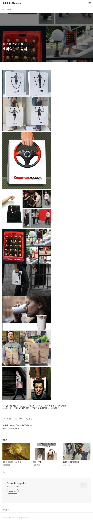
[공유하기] (9, 419)
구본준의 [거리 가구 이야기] (12, 518)
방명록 (9, 9)
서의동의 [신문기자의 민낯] (11, 514)
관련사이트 (6, 510)
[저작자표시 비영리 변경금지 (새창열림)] (29, 419)
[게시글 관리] (12, 419)
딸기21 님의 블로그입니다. (16, 486)
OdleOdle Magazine (11, 3)
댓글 (3, 472)
